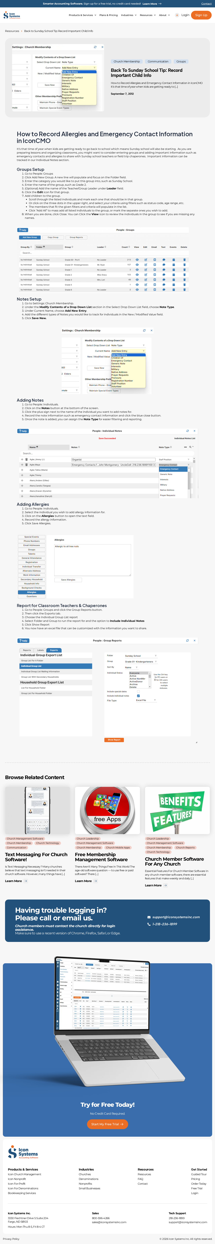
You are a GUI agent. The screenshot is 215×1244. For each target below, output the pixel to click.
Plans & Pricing (108, 15)
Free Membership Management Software (101, 857)
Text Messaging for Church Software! (36, 857)
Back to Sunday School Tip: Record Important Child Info (146, 72)
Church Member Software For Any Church (174, 861)
